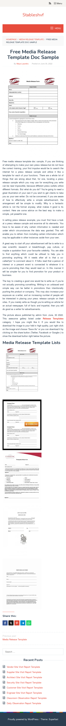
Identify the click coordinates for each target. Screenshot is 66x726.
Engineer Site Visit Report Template (24, 692)
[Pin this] (16, 622)
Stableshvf (33, 15)
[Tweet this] (11, 622)
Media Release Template (15, 637)
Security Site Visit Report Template (24, 682)
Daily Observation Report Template (24, 703)
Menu (59, 3)
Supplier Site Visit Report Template (24, 672)
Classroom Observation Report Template (27, 698)
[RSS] (50, 3)
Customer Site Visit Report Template (25, 687)
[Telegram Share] (22, 622)
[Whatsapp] (28, 622)
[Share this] (5, 622)
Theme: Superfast (49, 719)
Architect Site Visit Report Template (24, 677)
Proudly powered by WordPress (23, 719)
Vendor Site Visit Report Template (23, 666)
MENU (57, 28)
